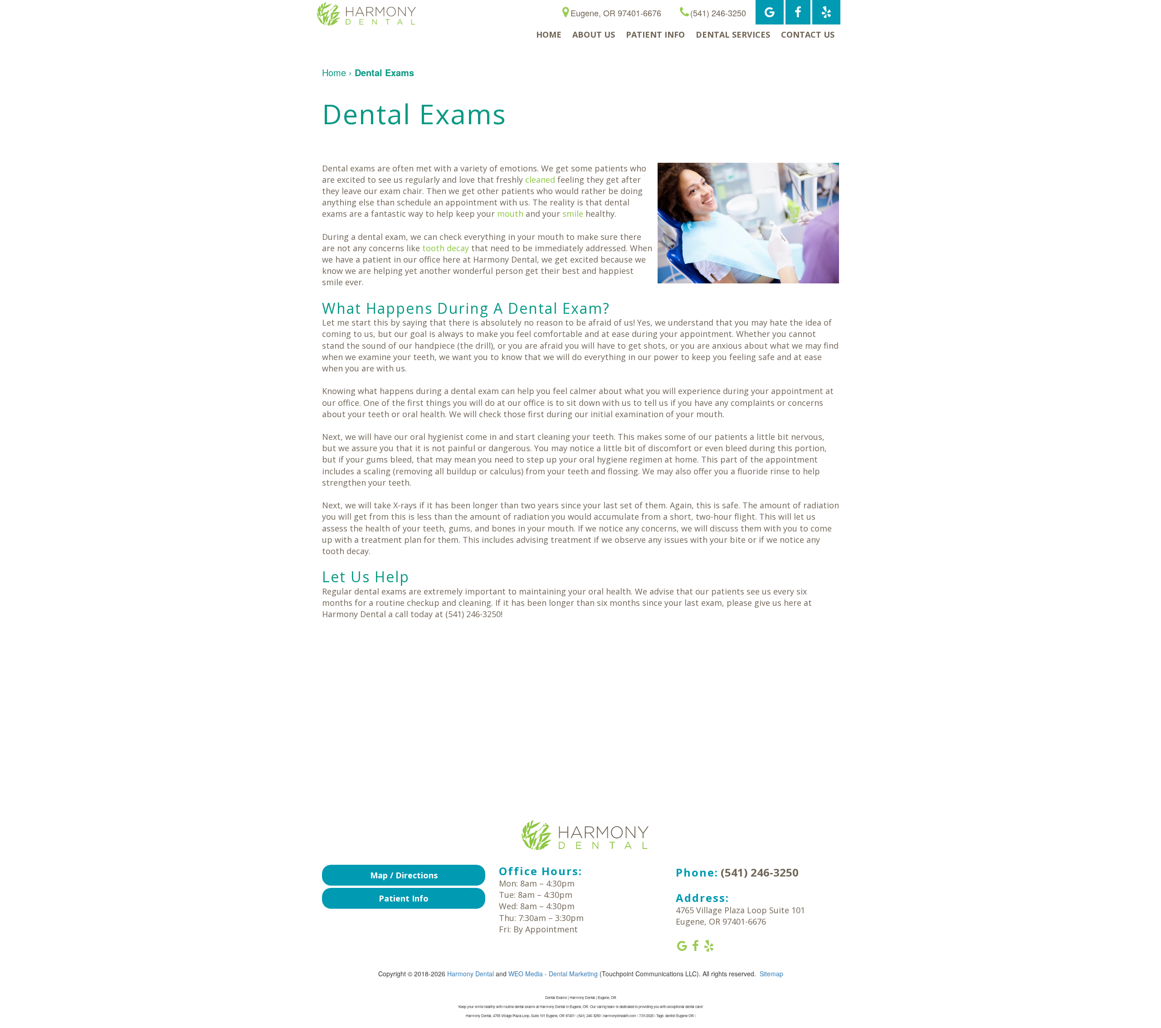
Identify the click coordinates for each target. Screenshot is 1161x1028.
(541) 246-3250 (760, 872)
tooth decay (445, 248)
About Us (593, 34)
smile (572, 213)
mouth (510, 213)
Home (548, 34)
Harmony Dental (470, 973)
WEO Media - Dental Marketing (553, 973)
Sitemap (771, 973)
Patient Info (655, 34)
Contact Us (807, 34)
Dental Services (733, 34)
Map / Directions (404, 875)
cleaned (540, 179)
